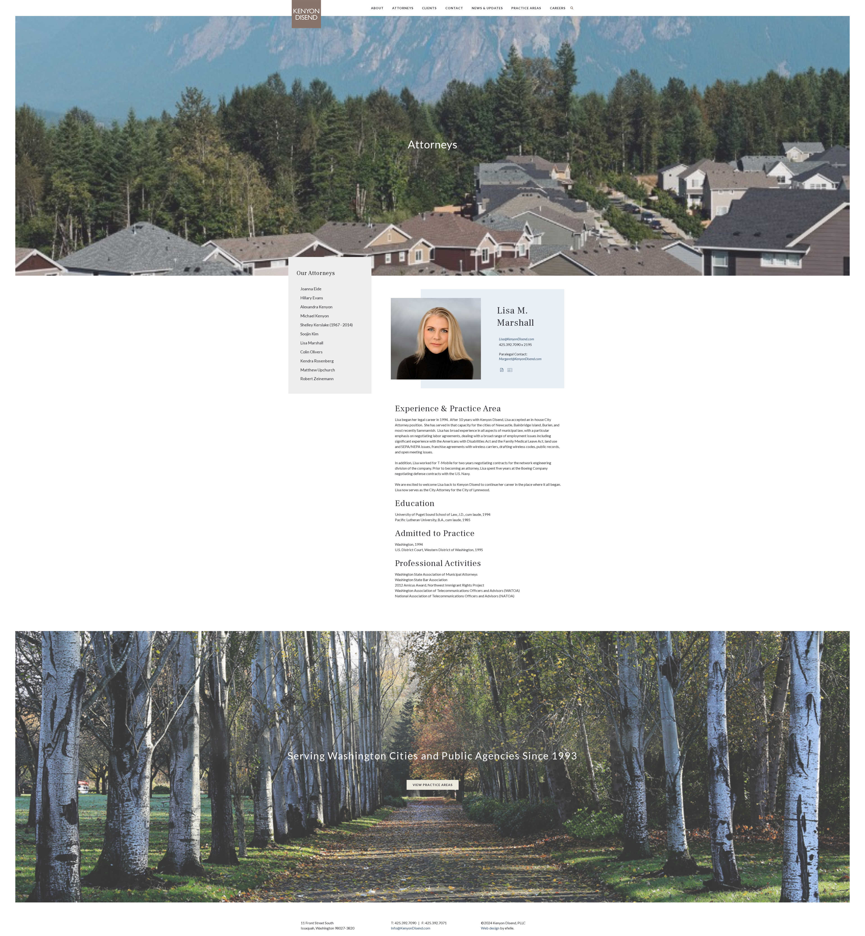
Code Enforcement (530, 24)
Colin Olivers (311, 351)
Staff (400, 24)
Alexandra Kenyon (316, 306)
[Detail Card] (510, 370)
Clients (429, 8)
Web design (490, 928)
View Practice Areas (433, 785)
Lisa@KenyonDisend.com (516, 339)
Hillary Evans (311, 297)
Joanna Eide (310, 288)
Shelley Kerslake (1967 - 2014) (326, 324)
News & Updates (487, 8)
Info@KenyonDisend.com (410, 928)
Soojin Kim (309, 333)
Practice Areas (526, 8)
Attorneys (402, 8)
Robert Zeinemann (317, 378)
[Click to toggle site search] (571, 8)
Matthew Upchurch (317, 369)
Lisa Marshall (311, 342)
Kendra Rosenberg (317, 360)
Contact (454, 8)
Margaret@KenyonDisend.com (520, 359)
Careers (557, 8)
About (377, 8)
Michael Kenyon (314, 315)
